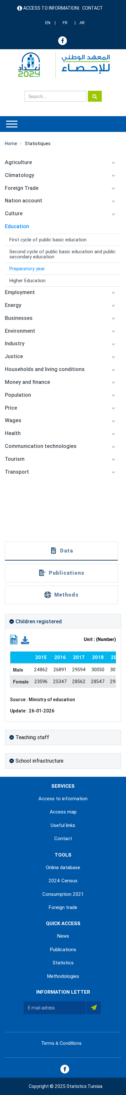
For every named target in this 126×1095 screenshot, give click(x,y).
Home (11, 143)
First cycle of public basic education (48, 240)
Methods (66, 595)
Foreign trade (63, 907)
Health (13, 433)
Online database (63, 867)
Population (18, 395)
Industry (15, 343)
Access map (63, 812)
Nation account (23, 201)
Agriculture (18, 162)
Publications (66, 573)
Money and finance (27, 382)
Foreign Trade (21, 188)
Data (66, 551)
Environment (20, 331)
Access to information (50, 8)
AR (82, 22)
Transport (17, 472)
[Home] (61, 65)
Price (11, 408)
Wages (13, 420)
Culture (14, 213)
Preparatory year (27, 269)
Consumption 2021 (63, 894)
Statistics (63, 963)
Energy (13, 305)
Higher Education (27, 280)
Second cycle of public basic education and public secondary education (62, 254)
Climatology (19, 175)
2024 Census (63, 881)
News (63, 936)
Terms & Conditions (61, 1043)
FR (65, 22)
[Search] (95, 96)
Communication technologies (41, 446)
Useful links (63, 825)
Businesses (19, 318)
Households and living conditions (45, 369)
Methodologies (63, 976)
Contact (92, 8)
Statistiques (37, 143)
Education (17, 226)
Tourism (15, 459)
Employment (20, 292)
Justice (14, 356)
